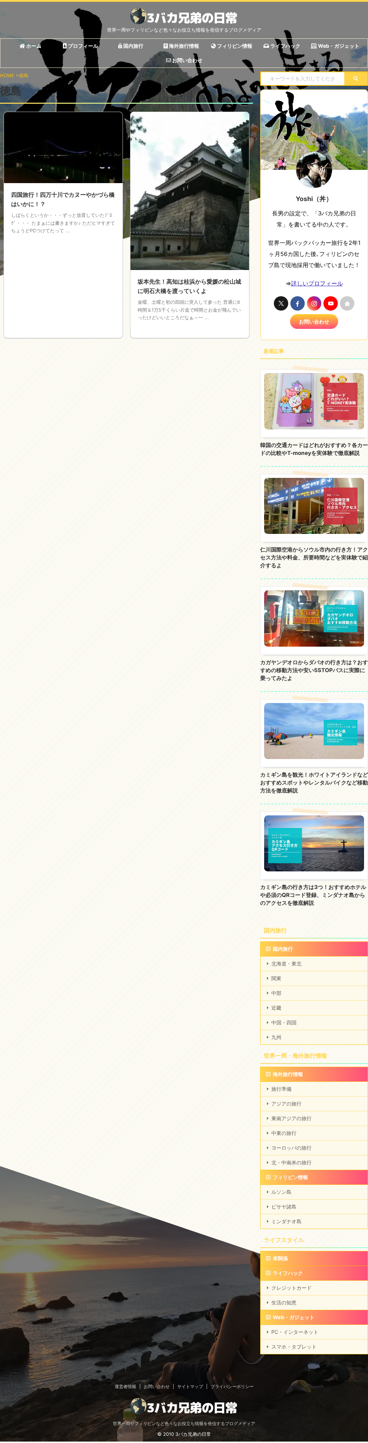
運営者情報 (125, 1386)
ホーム (33, 46)
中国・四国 (283, 1022)
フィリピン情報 (234, 46)
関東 (276, 978)
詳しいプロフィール (317, 283)
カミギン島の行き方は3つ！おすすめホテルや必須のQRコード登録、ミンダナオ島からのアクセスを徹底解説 (313, 895)
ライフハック (284, 46)
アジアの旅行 (286, 1103)
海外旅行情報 (183, 46)
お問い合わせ (186, 60)
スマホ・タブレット (294, 1347)
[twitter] (281, 303)
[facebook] (297, 303)
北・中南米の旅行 (291, 1162)
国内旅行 (132, 46)
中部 (276, 993)
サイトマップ (190, 1386)
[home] (347, 303)
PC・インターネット (294, 1332)
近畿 (276, 1008)
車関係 (280, 1258)
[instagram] (314, 303)
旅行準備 (281, 1089)
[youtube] (330, 303)
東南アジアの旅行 (291, 1118)
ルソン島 (281, 1192)
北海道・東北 (286, 963)
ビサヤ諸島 (283, 1207)
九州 (276, 1037)
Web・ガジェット (338, 46)
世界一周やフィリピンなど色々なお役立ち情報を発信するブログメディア (184, 1423)
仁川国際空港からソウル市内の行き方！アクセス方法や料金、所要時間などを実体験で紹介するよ (314, 557)
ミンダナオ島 (286, 1221)
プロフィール (82, 46)
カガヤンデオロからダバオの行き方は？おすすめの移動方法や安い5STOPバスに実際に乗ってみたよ (314, 670)
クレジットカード (291, 1288)
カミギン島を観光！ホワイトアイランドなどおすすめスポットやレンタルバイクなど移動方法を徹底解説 (314, 782)
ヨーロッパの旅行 (291, 1148)
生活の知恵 (283, 1302)
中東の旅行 (283, 1133)
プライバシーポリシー (232, 1386)
